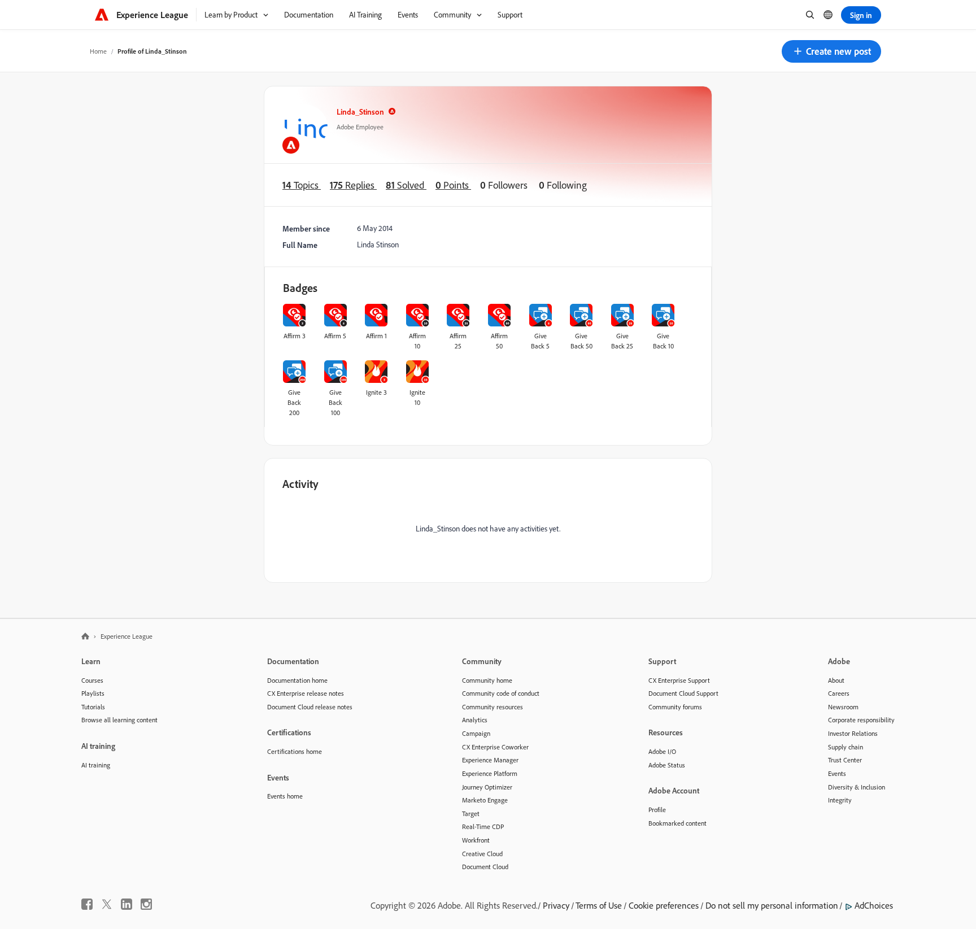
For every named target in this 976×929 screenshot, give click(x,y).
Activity (300, 484)
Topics (301, 184)
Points (453, 184)
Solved (406, 184)
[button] (831, 51)
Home (98, 51)
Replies (353, 184)
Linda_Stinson (360, 111)
